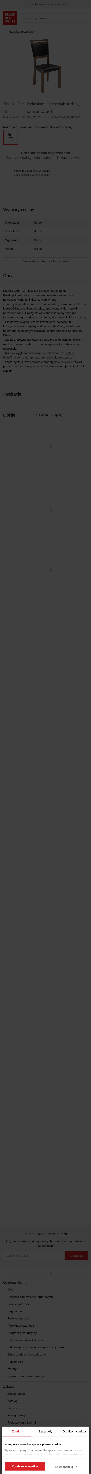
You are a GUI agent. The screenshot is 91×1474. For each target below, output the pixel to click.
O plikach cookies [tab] (75, 1431)
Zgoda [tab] (16, 1431)
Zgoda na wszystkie (25, 1466)
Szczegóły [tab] (45, 1431)
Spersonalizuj (64, 1466)
